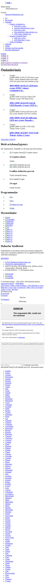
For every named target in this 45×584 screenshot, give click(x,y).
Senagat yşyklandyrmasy (18, 36)
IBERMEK (5, 258)
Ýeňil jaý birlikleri (16, 42)
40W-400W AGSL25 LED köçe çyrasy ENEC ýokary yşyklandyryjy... (24, 88)
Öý (6, 18)
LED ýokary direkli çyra (22, 34)
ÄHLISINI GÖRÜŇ (8, 139)
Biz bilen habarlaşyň (12, 50)
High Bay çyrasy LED (8, 287)
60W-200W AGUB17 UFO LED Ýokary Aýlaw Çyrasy (24, 134)
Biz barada (9, 20)
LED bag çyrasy (19, 30)
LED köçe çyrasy (20, 26)
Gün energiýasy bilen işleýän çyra (25, 32)
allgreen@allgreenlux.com (14, 14)
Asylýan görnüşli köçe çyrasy (24, 28)
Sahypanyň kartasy (7, 284)
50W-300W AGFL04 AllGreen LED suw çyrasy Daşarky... (23, 119)
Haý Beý (15, 289)
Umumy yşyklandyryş (17, 24)
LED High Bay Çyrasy (22, 40)
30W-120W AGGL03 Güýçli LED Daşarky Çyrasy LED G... (24, 104)
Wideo (7, 46)
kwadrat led (21, 287)
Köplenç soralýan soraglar (14, 48)
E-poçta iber (5, 293)
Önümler (8, 22)
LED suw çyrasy (20, 38)
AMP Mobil (19, 284)
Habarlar (8, 44)
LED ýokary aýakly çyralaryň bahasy (14, 285)
